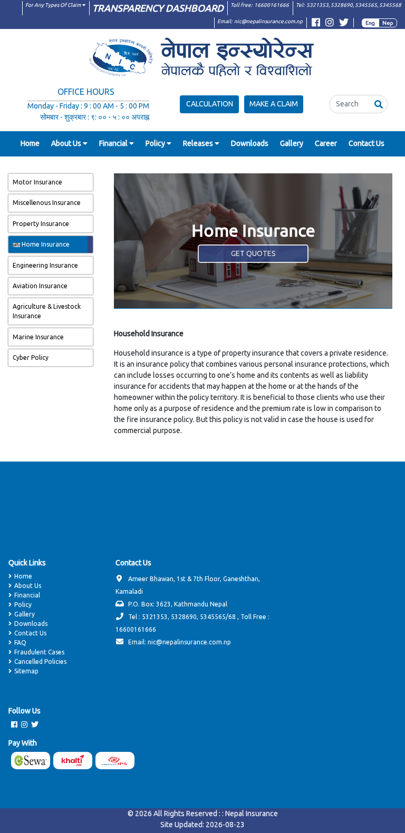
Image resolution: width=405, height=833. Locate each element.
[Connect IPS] (116, 760)
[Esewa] (32, 760)
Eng (370, 23)
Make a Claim (273, 104)
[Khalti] (74, 760)
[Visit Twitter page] (344, 24)
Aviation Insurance (40, 285)
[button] (379, 104)
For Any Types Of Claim (53, 5)
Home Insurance (45, 244)
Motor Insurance (37, 182)
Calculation (209, 104)
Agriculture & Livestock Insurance (47, 311)
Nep (387, 23)
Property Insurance (41, 223)
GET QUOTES (253, 253)
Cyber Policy (31, 357)
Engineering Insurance (45, 265)
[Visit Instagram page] (329, 24)
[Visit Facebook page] (316, 24)
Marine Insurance (38, 337)
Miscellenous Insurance (47, 202)
